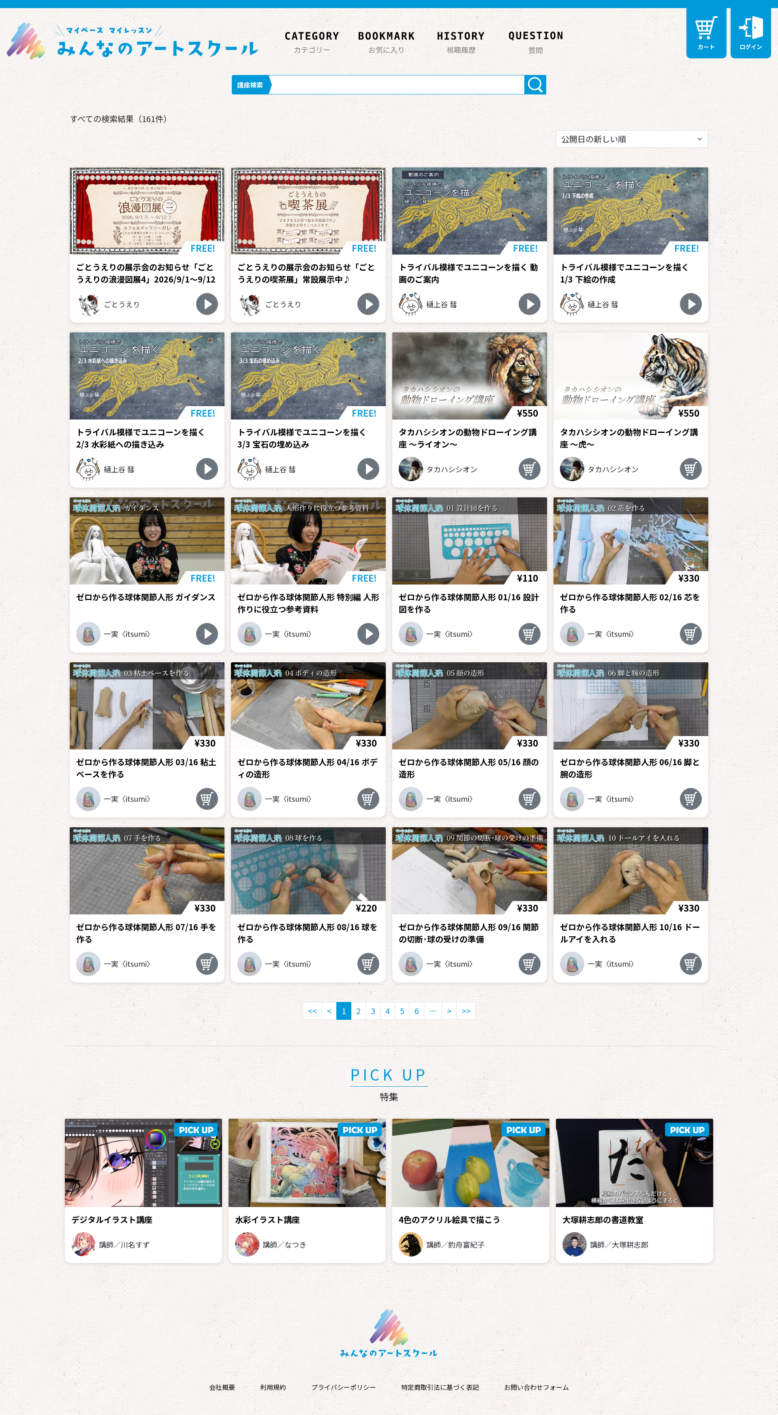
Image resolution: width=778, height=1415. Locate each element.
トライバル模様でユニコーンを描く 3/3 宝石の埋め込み (302, 438)
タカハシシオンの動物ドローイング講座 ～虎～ (629, 438)
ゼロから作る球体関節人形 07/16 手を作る (146, 933)
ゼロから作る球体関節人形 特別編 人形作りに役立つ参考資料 (308, 603)
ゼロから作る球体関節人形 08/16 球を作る (307, 933)
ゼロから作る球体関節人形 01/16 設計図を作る (469, 603)
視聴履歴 (461, 49)
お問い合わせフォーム (536, 1387)
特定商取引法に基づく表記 (440, 1387)
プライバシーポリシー (343, 1387)
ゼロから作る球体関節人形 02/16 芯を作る (630, 603)
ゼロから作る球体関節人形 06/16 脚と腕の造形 (630, 768)
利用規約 (273, 1387)
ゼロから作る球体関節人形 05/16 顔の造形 (469, 768)
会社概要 (222, 1387)
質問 (535, 50)
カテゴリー (312, 49)
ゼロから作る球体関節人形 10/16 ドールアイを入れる (630, 933)
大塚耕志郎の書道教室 (602, 1219)
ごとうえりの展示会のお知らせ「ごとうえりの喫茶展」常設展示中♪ (306, 273)
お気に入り (386, 49)
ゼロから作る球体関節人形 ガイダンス (146, 597)
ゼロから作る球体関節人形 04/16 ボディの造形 (307, 768)
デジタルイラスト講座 (111, 1219)
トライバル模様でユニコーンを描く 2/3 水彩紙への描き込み (140, 438)
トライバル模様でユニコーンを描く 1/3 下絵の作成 (624, 273)
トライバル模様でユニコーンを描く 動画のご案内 (468, 273)
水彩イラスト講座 (267, 1219)
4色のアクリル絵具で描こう (449, 1219)
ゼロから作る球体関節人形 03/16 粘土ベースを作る (146, 768)
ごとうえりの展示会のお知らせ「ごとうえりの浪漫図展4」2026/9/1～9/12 (146, 273)
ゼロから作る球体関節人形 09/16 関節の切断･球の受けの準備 (469, 933)
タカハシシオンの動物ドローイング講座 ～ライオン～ (467, 438)
